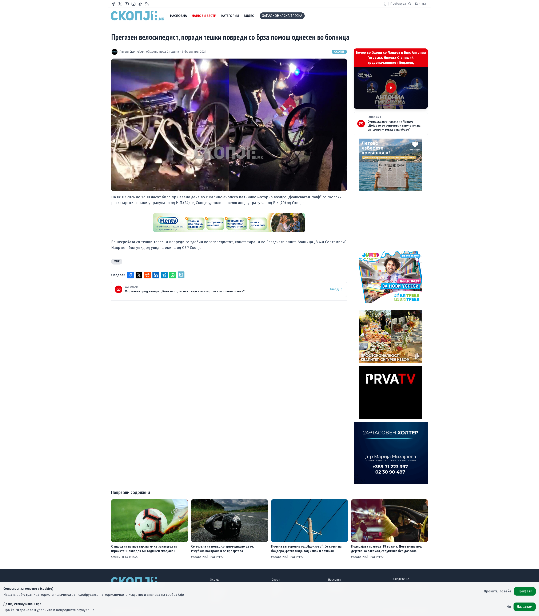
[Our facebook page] (113, 4)
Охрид (214, 579)
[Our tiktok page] (140, 4)
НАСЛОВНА (178, 16)
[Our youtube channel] (127, 4)
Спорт (276, 579)
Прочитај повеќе (497, 591)
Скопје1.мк (136, 51)
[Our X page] (120, 4)
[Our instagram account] (133, 4)
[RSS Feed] (147, 4)
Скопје (339, 51)
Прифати (524, 591)
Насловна (334, 579)
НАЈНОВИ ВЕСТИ (204, 16)
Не (509, 607)
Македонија (199, 556)
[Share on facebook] (130, 275)
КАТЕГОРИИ (230, 16)
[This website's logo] (137, 16)
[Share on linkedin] (155, 275)
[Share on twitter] (139, 275)
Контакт (420, 3)
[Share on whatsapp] (172, 275)
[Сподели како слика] (181, 274)
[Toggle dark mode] (385, 3)
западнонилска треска (282, 16)
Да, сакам (524, 607)
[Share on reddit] (147, 275)
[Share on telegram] (164, 275)
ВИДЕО (249, 16)
